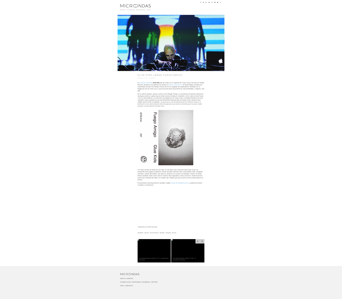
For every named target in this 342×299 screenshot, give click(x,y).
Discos (147, 232)
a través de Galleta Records (179, 183)
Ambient (141, 232)
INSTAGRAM (136, 282)
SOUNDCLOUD (125, 282)
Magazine (140, 78)
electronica (155, 232)
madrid (168, 232)
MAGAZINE (140, 10)
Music (146, 78)
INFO (148, 10)
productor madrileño (145, 82)
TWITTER (154, 282)
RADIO (123, 10)
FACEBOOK (146, 282)
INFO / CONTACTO (126, 286)
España (162, 232)
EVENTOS (131, 10)
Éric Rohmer (189, 102)
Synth (174, 232)
